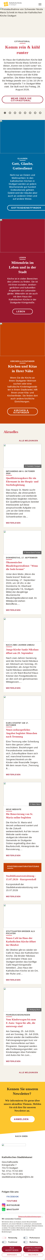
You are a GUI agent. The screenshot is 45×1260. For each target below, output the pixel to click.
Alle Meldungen (28, 441)
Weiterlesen (13, 523)
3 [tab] (15, 113)
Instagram (13, 1205)
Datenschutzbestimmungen (29, 1216)
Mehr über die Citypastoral (21, 99)
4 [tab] (20, 113)
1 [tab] (5, 113)
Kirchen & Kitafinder (21, 411)
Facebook (13, 1197)
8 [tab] (40, 113)
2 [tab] (10, 113)
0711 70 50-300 (14, 1171)
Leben (20, 311)
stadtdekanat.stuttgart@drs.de (18, 1177)
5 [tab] (25, 113)
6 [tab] (30, 113)
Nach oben (21, 1136)
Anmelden (21, 1119)
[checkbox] (4, 1238)
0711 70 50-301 (14, 1174)
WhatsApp (13, 1210)
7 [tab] (35, 113)
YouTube (12, 1201)
